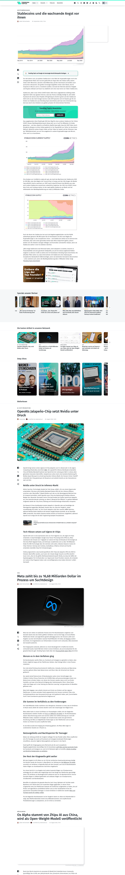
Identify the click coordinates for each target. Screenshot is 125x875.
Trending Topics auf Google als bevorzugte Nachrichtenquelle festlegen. (47, 73)
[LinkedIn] (84, 3)
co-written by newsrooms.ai (35, 419)
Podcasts (52, 3)
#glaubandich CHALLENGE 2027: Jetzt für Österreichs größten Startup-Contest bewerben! (93, 312)
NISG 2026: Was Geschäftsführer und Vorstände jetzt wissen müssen (72, 312)
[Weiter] (110, 307)
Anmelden (60, 115)
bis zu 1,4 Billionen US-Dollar (53, 713)
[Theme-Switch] (105, 3)
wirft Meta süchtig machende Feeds (66, 747)
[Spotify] (93, 3)
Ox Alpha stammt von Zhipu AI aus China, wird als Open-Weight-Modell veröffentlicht (70, 348)
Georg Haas (22, 419)
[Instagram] (81, 3)
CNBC (45, 470)
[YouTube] (87, 3)
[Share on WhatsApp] (18, 82)
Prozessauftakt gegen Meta (64, 651)
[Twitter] (78, 3)
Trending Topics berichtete (31, 261)
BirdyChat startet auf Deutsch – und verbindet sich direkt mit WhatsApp (91, 348)
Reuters (68, 639)
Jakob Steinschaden (24, 21)
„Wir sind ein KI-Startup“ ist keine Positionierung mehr (27, 311)
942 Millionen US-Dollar (68, 762)
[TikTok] (90, 3)
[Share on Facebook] (18, 70)
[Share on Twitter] (18, 74)
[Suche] (99, 3)
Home (34, 3)
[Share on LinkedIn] (18, 78)
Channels (42, 3)
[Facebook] (75, 3)
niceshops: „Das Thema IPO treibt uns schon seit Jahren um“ (50, 311)
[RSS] (96, 3)
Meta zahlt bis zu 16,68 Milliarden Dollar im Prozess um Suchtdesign (48, 348)
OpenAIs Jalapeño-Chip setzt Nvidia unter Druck (25, 347)
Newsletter (60, 3)
